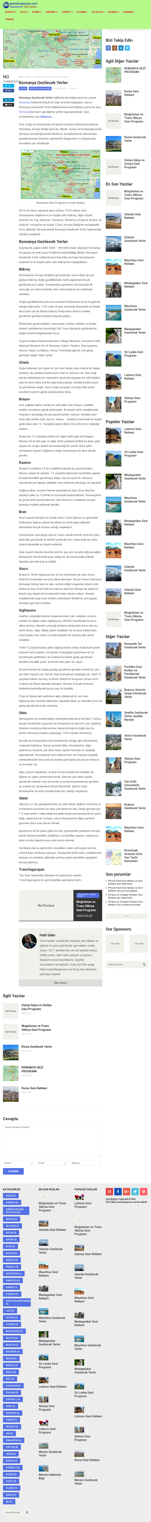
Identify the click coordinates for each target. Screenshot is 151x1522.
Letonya (12, 1317)
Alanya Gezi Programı (132, 399)
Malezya (12, 1345)
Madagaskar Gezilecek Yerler (135, 330)
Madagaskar (14, 1331)
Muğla (11, 1372)
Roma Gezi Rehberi (34, 1088)
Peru (10, 1379)
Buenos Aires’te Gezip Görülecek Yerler (135, 693)
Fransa (12, 1267)
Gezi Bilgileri (112, 1199)
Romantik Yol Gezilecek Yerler (135, 645)
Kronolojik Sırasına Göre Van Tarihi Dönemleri (133, 856)
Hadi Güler (60, 88)
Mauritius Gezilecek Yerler (135, 307)
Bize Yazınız (60, 982)
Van (9, 1433)
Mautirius (13, 1351)
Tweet (9, 86)
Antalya (11, 1219)
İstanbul (82, 12)
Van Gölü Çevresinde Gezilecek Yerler (135, 785)
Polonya (12, 1392)
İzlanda (11, 1488)
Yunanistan (13, 1440)
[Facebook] (108, 48)
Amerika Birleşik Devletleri (15, 1210)
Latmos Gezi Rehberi (132, 376)
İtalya (11, 1481)
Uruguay (12, 1426)
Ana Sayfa (26, 77)
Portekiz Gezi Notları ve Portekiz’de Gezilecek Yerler (135, 672)
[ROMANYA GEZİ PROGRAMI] (10, 1073)
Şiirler (11, 1495)
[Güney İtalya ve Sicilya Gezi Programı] (10, 1011)
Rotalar (97, 12)
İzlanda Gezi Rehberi (132, 216)
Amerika (51, 12)
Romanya (24, 102)
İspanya (11, 1461)
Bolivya (11, 1253)
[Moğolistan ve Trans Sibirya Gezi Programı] (10, 1032)
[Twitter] (127, 48)
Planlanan (13, 1386)
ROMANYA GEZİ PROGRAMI (32, 1069)
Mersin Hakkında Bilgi (50, 1476)
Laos (10, 1311)
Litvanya (12, 1324)
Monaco (12, 1365)
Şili (9, 1502)
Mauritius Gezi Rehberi (134, 262)
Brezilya (12, 1260)
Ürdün (11, 1454)
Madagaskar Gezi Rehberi (136, 284)
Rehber (112, 12)
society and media (131, 904)
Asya (23, 12)
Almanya (12, 1202)
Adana (11, 1195)
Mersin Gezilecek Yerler (50, 1453)
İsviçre (11, 1474)
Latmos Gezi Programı (47, 1430)
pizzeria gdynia (129, 890)
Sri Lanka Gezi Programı (133, 353)
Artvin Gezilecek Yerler (135, 737)
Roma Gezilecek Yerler (37, 1046)
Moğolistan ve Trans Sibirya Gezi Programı (86, 906)
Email (10, 105)
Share (9, 90)
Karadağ (12, 1294)
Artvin (11, 1233)
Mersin (11, 1358)
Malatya (12, 1338)
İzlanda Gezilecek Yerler (135, 239)
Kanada (11, 1287)
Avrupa (9, 12)
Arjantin (12, 1226)
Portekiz (13, 1399)
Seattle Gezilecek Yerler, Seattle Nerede (136, 716)
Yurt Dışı (12, 1447)
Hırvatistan (14, 1273)
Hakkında (128, 12)
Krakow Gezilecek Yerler (135, 806)
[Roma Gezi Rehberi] (10, 1094)
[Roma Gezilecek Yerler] (10, 1052)
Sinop (10, 1406)
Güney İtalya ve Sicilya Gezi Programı (37, 1007)
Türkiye (66, 12)
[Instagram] (114, 48)
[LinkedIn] (121, 48)
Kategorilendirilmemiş (40, 88)
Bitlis (10, 1246)
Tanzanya (12, 1413)
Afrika (36, 12)
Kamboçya (13, 1280)
